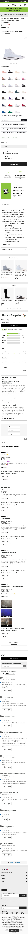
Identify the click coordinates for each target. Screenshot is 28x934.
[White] (17, 84)
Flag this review (4, 479)
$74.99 (16, 278)
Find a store (4, 905)
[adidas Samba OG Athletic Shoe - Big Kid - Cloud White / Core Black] (21, 294)
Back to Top (14, 644)
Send (24, 120)
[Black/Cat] (4, 91)
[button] (6, 604)
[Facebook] (18, 913)
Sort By (2, 673)
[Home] (14, 5)
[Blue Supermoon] (11, 84)
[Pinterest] (8, 913)
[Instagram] (13, 913)
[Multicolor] (4, 84)
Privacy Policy (9, 900)
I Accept (14, 930)
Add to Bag (14, 164)
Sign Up (4, 890)
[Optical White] (17, 104)
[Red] (11, 104)
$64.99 (2, 277)
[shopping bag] (25, 5)
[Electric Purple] (11, 97)
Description (5, 204)
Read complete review (7, 395)
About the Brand (7, 249)
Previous (2, 270)
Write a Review (14, 325)
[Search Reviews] (25, 439)
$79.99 (16, 305)
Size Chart (6, 143)
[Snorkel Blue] (4, 111)
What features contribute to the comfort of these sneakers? (14, 129)
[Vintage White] (24, 71)
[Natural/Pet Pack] (11, 91)
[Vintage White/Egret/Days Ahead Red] (24, 91)
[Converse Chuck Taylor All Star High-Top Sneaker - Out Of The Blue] (7, 266)
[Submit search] (24, 666)
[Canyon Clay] (4, 78)
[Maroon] (24, 104)
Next (26, 270)
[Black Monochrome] (17, 97)
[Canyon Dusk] (4, 71)
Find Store (22, 908)
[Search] (8, 5)
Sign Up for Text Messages (8, 893)
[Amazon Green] (11, 111)
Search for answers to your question (11, 663)
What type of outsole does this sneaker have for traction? (13, 125)
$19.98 (5, 277)
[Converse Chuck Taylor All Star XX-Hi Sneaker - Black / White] (7, 294)
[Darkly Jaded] (17, 91)
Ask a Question (14, 658)
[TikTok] (3, 913)
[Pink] (24, 78)
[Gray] (4, 97)
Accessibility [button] (23, 1)
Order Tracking (5, 1)
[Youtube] (23, 913)
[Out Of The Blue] (11, 78)
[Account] (21, 5)
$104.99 (3, 305)
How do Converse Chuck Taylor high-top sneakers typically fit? (14, 133)
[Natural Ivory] (17, 71)
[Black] (11, 71)
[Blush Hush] (17, 78)
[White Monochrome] (17, 111)
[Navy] (4, 104)
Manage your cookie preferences (14, 919)
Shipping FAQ (7, 177)
